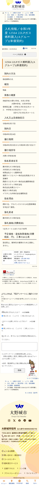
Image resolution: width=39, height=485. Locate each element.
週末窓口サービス (11, 463)
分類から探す (17, 13)
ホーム (7, 13)
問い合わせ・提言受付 (12, 455)
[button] (4, 481)
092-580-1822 (25, 258)
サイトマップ (31, 473)
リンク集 (22, 468)
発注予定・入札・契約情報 (26, 15)
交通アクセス (9, 468)
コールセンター (10, 459)
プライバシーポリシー (13, 473)
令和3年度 (19, 17)
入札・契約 (10, 15)
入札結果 (10, 17)
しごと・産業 (29, 13)
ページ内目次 (18, 54)
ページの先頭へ (33, 378)
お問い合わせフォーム (21, 263)
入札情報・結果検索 (13, 385)
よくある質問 (9, 451)
